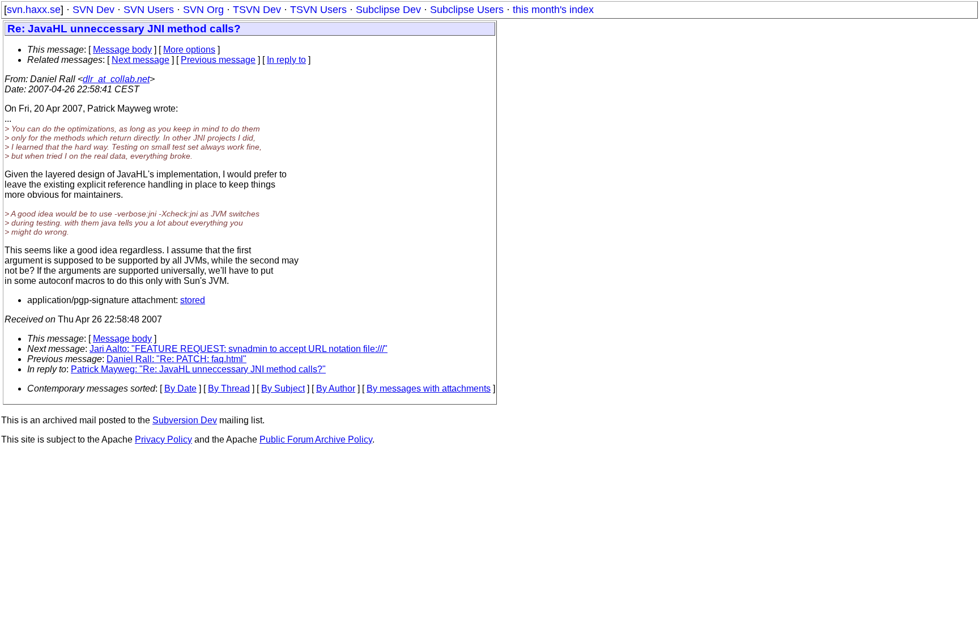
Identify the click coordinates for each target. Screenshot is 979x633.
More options (189, 49)
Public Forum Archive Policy (315, 439)
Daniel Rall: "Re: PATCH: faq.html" (176, 359)
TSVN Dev (257, 9)
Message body (122, 49)
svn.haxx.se (34, 9)
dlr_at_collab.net (116, 79)
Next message (140, 60)
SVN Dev (93, 9)
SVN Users (149, 9)
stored (192, 300)
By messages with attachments (429, 388)
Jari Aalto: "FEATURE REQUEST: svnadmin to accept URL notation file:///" (239, 349)
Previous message (218, 60)
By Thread (229, 388)
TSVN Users (318, 9)
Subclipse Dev (388, 9)
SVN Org (203, 9)
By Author (335, 388)
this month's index (553, 9)
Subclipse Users (467, 9)
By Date (180, 388)
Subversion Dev (184, 420)
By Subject (283, 388)
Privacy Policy (163, 439)
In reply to (286, 60)
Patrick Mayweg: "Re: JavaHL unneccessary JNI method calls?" (198, 369)
